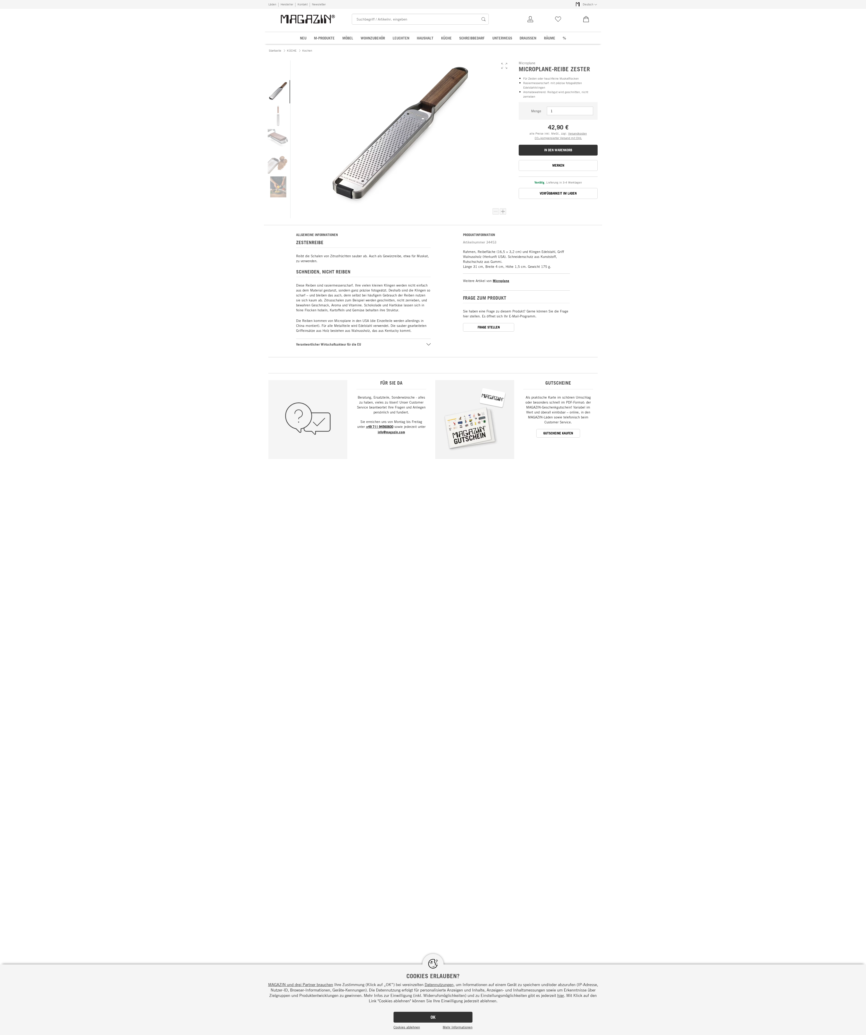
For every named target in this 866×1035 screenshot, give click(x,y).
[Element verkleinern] (496, 211)
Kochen (307, 50)
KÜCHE (292, 50)
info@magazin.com (391, 432)
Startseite (275, 50)
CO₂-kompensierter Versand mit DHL (558, 138)
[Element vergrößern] (503, 211)
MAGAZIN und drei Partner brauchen (300, 984)
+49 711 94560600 (379, 427)
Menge (536, 111)
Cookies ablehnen (407, 1027)
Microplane (501, 281)
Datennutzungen (439, 984)
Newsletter (319, 4)
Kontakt (302, 4)
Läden (272, 4)
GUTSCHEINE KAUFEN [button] (558, 433)
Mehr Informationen (457, 1027)
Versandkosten (577, 133)
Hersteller (287, 4)
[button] (504, 65)
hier (560, 995)
